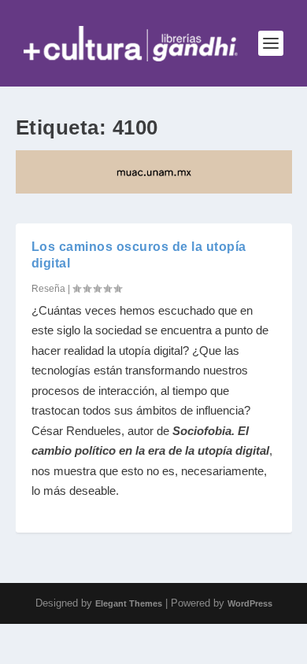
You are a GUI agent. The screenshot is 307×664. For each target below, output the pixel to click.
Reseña (48, 288)
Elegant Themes (128, 603)
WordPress (249, 603)
